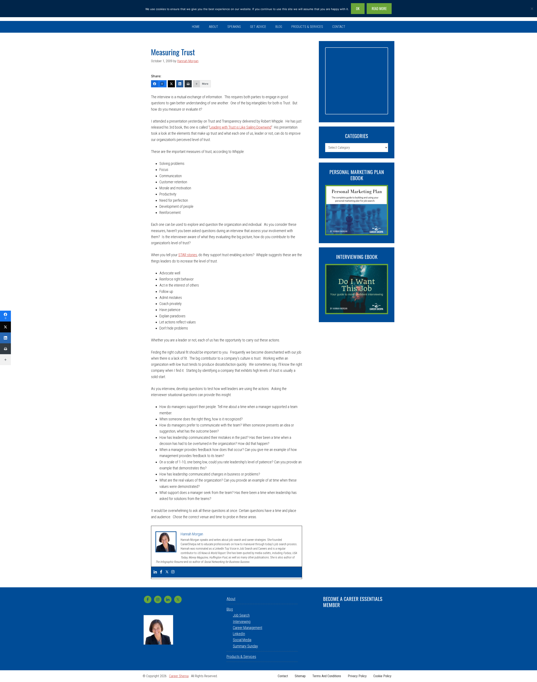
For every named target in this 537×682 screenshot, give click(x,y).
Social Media (242, 640)
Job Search (241, 615)
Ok (358, 8)
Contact (283, 676)
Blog (230, 609)
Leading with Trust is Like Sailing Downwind (240, 127)
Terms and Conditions (326, 676)
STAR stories (187, 255)
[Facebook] (161, 572)
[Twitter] (171, 83)
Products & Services (241, 656)
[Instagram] (173, 572)
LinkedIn (239, 634)
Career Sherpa (179, 676)
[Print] (188, 83)
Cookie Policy (382, 676)
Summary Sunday (245, 646)
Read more (379, 8)
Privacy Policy (357, 676)
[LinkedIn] (179, 83)
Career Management (247, 627)
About (231, 599)
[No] (532, 8)
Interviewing (241, 621)
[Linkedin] (155, 572)
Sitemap (300, 676)
